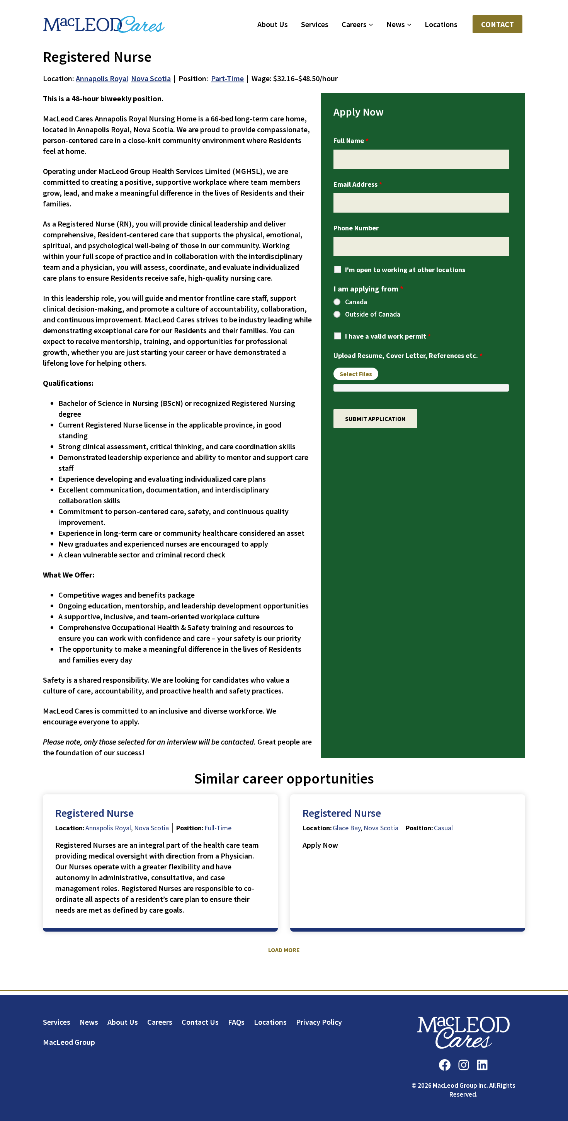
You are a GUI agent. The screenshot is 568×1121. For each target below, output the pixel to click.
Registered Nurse (94, 813)
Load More (284, 949)
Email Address (357, 184)
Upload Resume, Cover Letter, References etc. (408, 355)
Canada (356, 302)
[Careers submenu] (371, 24)
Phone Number (356, 227)
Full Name (351, 140)
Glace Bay (347, 827)
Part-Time (227, 78)
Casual (443, 827)
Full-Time (217, 827)
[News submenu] (409, 24)
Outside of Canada (372, 314)
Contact (497, 24)
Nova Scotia (151, 78)
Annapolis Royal (102, 78)
